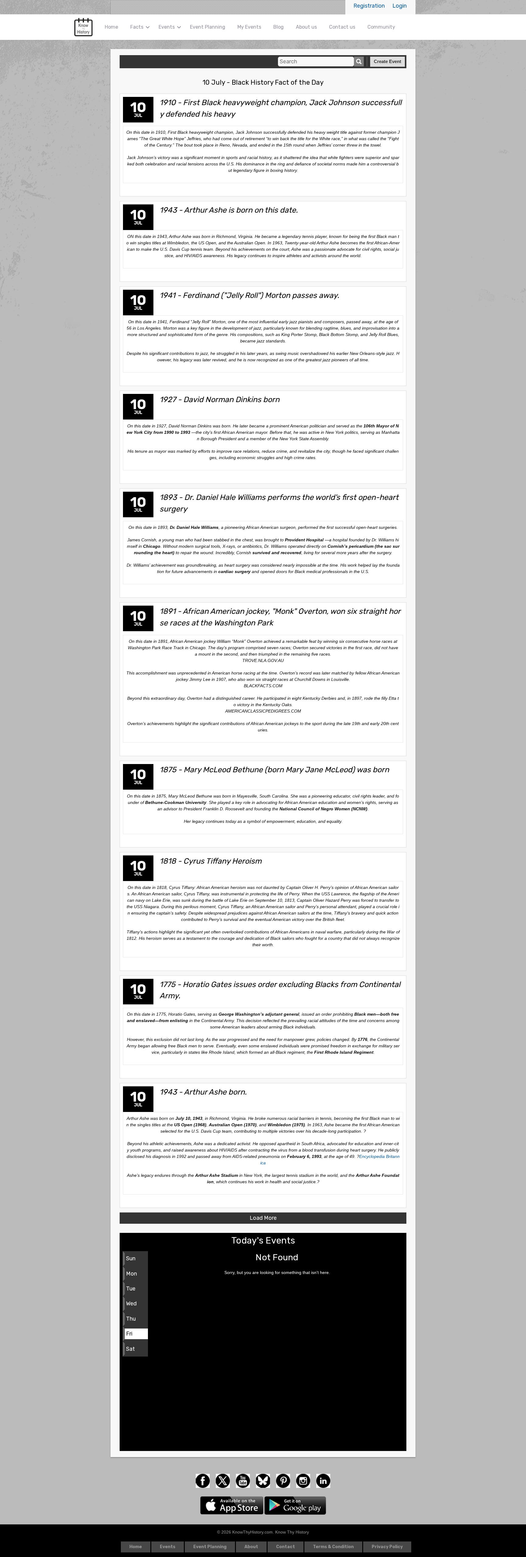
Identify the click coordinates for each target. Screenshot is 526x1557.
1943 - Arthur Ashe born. (203, 1091)
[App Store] (232, 1505)
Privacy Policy (387, 1546)
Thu (131, 1318)
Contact (285, 1546)
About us (306, 27)
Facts (136, 27)
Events (167, 27)
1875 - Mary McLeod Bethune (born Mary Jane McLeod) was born (274, 769)
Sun (130, 1258)
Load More (263, 1218)
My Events (249, 27)
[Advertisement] (263, 1405)
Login (399, 5)
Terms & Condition (333, 1546)
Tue (130, 1288)
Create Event (387, 61)
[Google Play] (295, 1505)
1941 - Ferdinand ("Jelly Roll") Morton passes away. (249, 295)
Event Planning (207, 27)
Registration (369, 5)
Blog (278, 27)
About (251, 1546)
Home (111, 27)
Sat (130, 1349)
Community (381, 27)
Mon (131, 1273)
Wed (131, 1303)
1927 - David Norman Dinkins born (219, 399)
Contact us (342, 27)
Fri (129, 1333)
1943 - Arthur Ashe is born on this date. (229, 209)
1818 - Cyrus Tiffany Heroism (210, 860)
